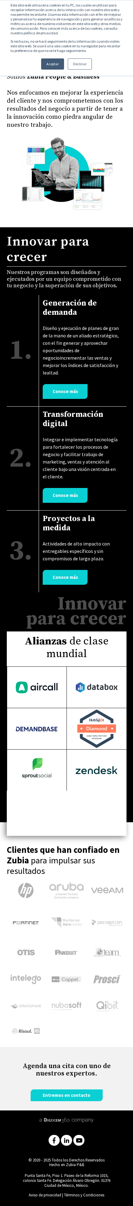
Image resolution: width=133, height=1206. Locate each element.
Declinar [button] (80, 64)
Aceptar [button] (52, 64)
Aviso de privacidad (45, 1195)
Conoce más (65, 391)
